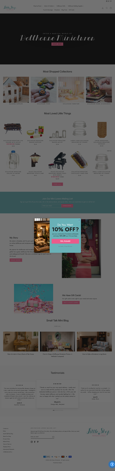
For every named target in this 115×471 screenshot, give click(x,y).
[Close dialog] (79, 220)
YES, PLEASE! (65, 241)
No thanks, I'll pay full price (65, 246)
